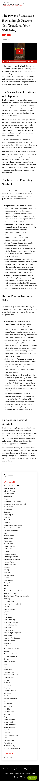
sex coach (8, 706)
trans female (9, 740)
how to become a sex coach (15, 591)
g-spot (6, 578)
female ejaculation (11, 557)
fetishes (7, 567)
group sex (8, 583)
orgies (6, 659)
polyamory (8, 664)
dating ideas (8, 538)
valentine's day (9, 746)
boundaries (8, 509)
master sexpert (9, 641)
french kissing (9, 575)
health (6, 588)
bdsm (6, 499)
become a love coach (12, 501)
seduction (7, 693)
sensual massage (10, 698)
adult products (9, 488)
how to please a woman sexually (16, 596)
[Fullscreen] (35, 61)
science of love (10, 690)
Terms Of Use (19, 773)
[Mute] (28, 61)
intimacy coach (10, 601)
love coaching (9, 620)
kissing (6, 606)
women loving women (12, 748)
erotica (6, 551)
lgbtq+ (6, 612)
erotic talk (8, 549)
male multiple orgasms (12, 633)
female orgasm (10, 562)
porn (5, 667)
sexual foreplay (10, 719)
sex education (9, 709)
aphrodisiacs (8, 496)
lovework (7, 627)
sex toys (7, 714)
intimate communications (13, 604)
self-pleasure (9, 696)
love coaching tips (11, 622)
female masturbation (12, 559)
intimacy (7, 599)
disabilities (8, 541)
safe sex (7, 688)
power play (8, 670)
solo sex (7, 732)
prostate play (9, 672)
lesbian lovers (9, 609)
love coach (8, 617)
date (5, 533)
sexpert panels (9, 717)
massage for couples (12, 638)
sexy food (8, 730)
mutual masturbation (12, 648)
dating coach (9, 536)
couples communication (13, 525)
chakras (7, 512)
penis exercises (9, 662)
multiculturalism (10, 646)
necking (7, 651)
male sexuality (9, 635)
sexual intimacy (10, 725)
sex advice (8, 704)
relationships (9, 677)
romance (7, 685)
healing (4, 35)
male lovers (8, 630)
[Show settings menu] (32, 61)
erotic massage (9, 546)
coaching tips (9, 515)
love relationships (11, 625)
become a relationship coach (15, 504)
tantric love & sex (11, 735)
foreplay (7, 572)
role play (7, 683)
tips (9, 35)
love (5, 614)
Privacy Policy (8, 773)
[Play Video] (3, 61)
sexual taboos (9, 727)
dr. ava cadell (9, 543)
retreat (6, 680)
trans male (8, 743)
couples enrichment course (14, 528)
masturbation (9, 643)
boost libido (8, 507)
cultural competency (12, 530)
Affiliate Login (30, 773)
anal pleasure (9, 494)
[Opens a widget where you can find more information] (32, 778)
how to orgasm (10, 593)
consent (7, 517)
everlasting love (10, 554)
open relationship (10, 656)
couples (7, 522)
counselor (7, 520)
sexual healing (9, 722)
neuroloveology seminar (13, 654)
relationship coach (11, 675)
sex (5, 701)
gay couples (8, 580)
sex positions (9, 711)
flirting (6, 570)
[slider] (17, 61)
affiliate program (10, 491)
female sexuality (10, 564)
